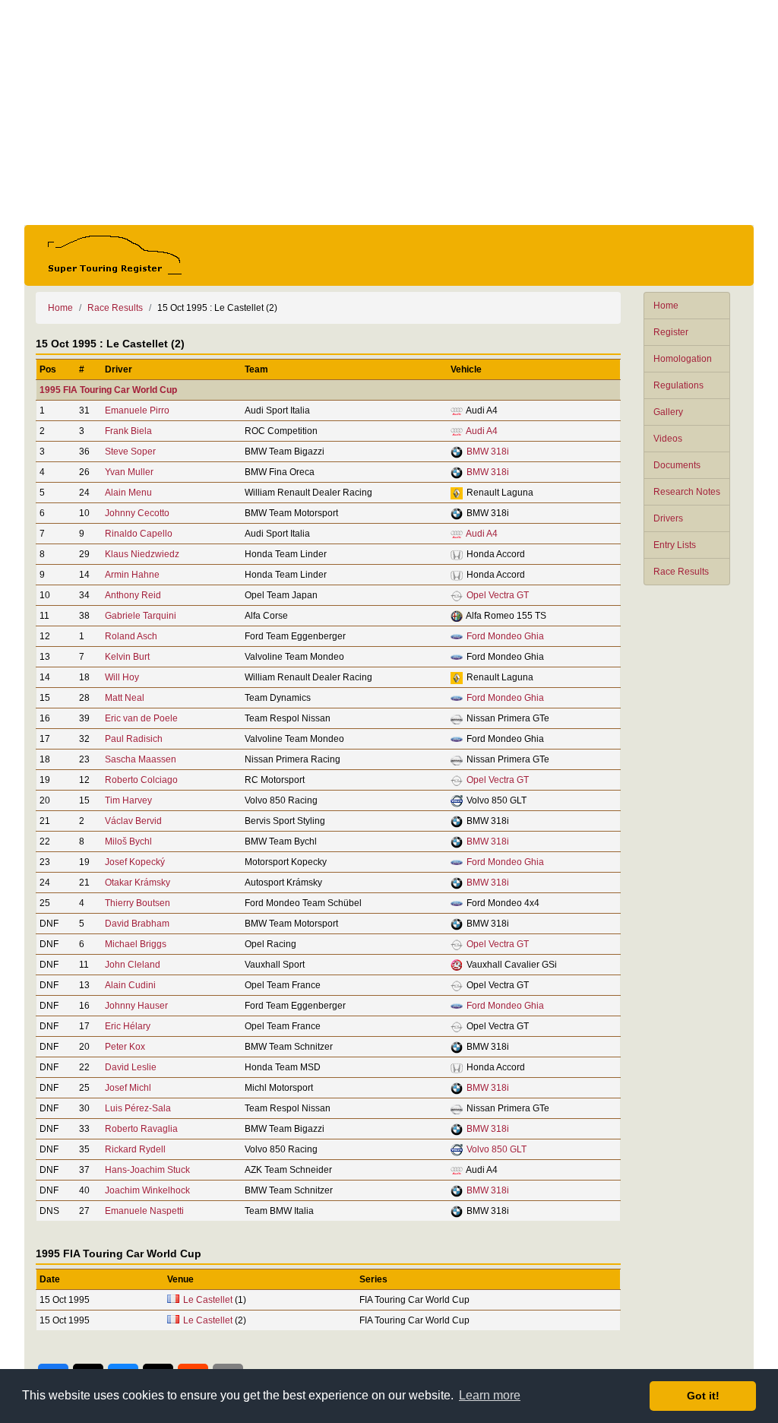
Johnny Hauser (136, 1005)
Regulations (678, 385)
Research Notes (686, 491)
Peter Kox (125, 1046)
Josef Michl (128, 1087)
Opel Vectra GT (497, 595)
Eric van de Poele (141, 718)
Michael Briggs (135, 944)
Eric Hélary (127, 1026)
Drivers (668, 518)
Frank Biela (128, 431)
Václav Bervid (133, 821)
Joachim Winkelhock (147, 1190)
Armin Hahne (132, 574)
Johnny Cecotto (137, 513)
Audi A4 (482, 431)
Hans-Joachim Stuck (147, 1170)
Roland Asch (131, 636)
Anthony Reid (133, 595)
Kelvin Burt (127, 656)
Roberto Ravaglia (141, 1129)
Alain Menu (128, 492)
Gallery (668, 412)
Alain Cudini (130, 985)
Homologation (682, 358)
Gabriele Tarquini (140, 615)
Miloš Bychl (128, 841)
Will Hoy (122, 677)
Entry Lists (674, 545)
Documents (677, 465)
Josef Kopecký (135, 862)
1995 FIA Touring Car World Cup (108, 390)
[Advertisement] (389, 112)
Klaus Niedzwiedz (142, 554)
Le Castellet (207, 1300)
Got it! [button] (703, 1396)
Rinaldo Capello (138, 533)
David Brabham (137, 923)
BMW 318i (487, 451)
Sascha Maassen (140, 759)
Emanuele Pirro (137, 410)
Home (665, 305)
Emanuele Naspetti (144, 1211)
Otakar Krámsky (137, 882)
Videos (667, 438)
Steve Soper (130, 451)
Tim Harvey (128, 800)
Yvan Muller (129, 472)
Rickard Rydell (135, 1149)
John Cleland (132, 964)
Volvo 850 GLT (496, 1149)
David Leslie (131, 1067)
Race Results (681, 571)
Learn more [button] (489, 1395)
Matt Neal (124, 697)
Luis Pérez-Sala (138, 1108)
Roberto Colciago (141, 780)
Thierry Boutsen (137, 903)
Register (670, 332)
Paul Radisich (134, 739)
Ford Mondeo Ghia (505, 636)
